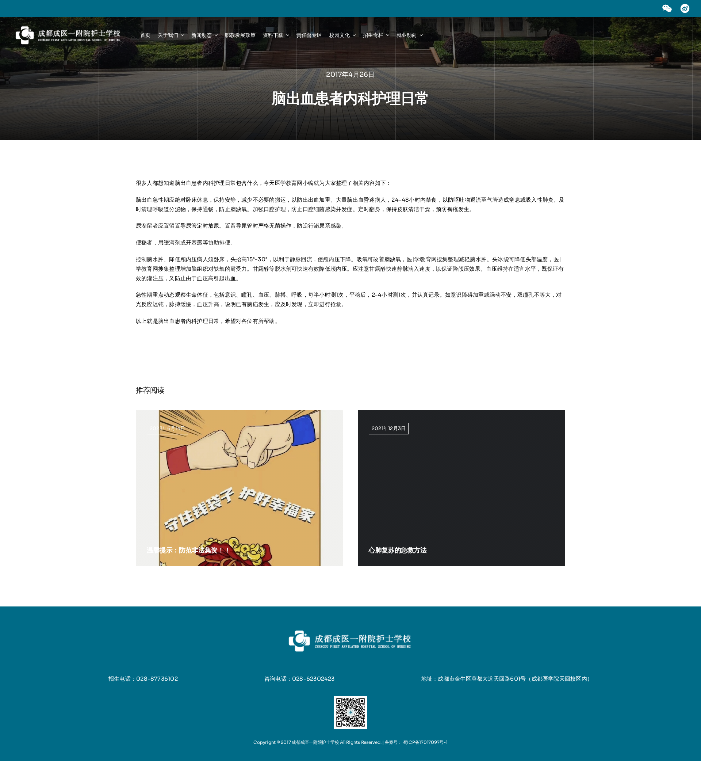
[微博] (685, 6)
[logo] (68, 27)
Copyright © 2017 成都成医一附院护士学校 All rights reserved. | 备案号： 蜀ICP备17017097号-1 (350, 742)
